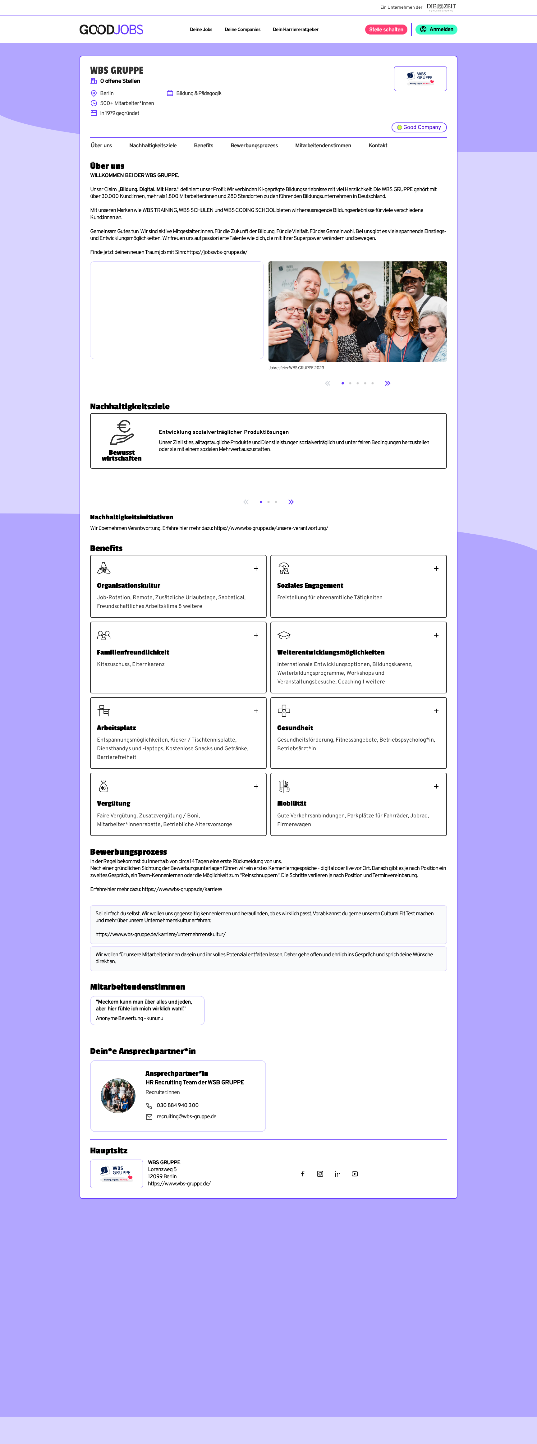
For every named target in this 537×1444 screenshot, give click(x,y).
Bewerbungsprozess (254, 146)
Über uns (101, 146)
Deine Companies (242, 30)
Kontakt (378, 146)
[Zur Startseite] (111, 29)
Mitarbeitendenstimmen (323, 146)
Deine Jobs (201, 30)
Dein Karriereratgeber (296, 30)
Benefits (203, 146)
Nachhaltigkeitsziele (152, 146)
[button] (343, 383)
